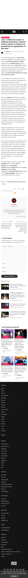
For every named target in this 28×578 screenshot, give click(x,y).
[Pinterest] (22, 189)
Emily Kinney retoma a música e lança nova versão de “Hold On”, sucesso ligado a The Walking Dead (18, 313)
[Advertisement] (14, 15)
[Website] (17, 217)
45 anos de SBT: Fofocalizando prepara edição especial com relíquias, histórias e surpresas (7, 343)
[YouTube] (24, 217)
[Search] (26, 31)
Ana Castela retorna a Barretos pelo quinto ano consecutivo (18, 304)
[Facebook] (15, 189)
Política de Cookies (22, 573)
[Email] (15, 192)
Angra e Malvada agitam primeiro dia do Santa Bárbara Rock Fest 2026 (18, 286)
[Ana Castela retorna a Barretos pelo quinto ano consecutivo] (5, 306)
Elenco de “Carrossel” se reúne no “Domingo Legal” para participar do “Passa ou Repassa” (7, 369)
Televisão (5, 37)
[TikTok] (20, 569)
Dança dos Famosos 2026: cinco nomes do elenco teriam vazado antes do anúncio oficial (20, 370)
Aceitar (14, 576)
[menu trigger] (2, 31)
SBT (4, 184)
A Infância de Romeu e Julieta (16, 181)
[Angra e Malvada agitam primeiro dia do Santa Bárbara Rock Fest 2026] (5, 287)
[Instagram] (22, 217)
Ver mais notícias (14, 206)
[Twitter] (18, 189)
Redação (8, 51)
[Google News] (23, 569)
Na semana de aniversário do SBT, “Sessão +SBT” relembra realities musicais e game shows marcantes (19, 344)
